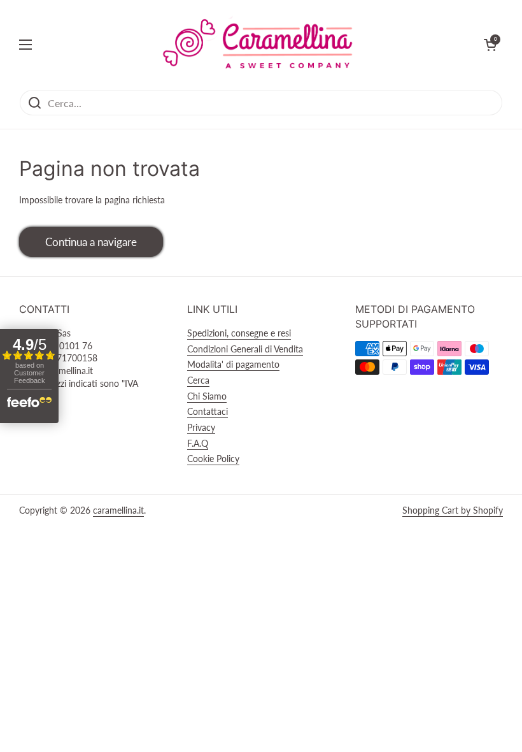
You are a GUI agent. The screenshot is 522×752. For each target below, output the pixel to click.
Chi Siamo (207, 396)
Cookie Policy (213, 458)
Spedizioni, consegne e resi (239, 333)
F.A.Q (197, 443)
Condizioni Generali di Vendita (245, 348)
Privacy (201, 427)
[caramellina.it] (258, 44)
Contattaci (207, 411)
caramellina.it (118, 510)
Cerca (198, 380)
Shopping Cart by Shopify (452, 510)
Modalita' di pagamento (233, 364)
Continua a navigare (91, 242)
